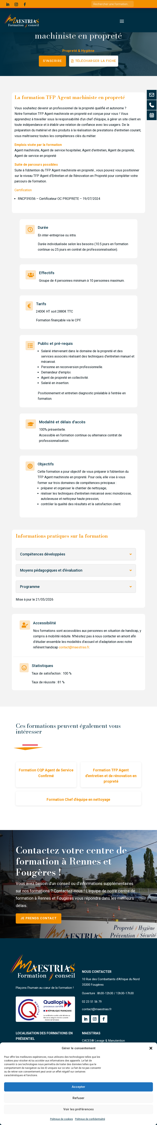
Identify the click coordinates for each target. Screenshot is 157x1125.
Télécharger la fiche (95, 61)
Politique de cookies (61, 1119)
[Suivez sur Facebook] (24, 4)
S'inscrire (52, 61)
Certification (23, 190)
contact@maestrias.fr (74, 647)
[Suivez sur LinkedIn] (7, 4)
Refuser (78, 1098)
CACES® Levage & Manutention (103, 1040)
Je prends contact (38, 918)
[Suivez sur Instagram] (16, 4)
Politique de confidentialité (90, 1119)
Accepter (78, 1087)
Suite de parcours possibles (36, 164)
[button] (151, 1048)
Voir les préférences (78, 1109)
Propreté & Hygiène (78, 51)
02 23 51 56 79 (92, 1001)
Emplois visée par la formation (38, 145)
